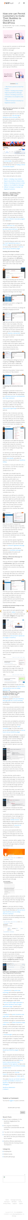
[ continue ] (5, 1089)
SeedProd (6, 1014)
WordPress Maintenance (9, 1087)
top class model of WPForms (10, 229)
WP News (14, 1201)
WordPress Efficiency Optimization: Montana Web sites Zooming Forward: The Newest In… (13, 1143)
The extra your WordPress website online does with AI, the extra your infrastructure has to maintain (14, 1136)
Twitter (18, 1076)
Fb (23, 1076)
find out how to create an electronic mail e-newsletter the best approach (13, 1062)
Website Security (8, 1154)
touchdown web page (15, 550)
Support (15, 1203)
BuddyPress (6, 697)
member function (14, 819)
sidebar (13, 612)
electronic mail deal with (14, 333)
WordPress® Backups (9, 1156)
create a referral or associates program (15, 219)
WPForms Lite (10, 225)
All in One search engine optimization (13, 1002)
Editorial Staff (7, 25)
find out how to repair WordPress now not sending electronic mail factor (14, 911)
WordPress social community (10, 117)
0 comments (9, 27)
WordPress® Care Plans (14, 1107)
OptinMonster (7, 990)
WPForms (6, 1022)
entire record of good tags (9, 408)
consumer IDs (17, 825)
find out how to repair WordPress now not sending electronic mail (14, 688)
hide (17, 83)
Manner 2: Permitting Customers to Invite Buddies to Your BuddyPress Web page (14, 96)
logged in (11, 1100)
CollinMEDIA (19, 1212)
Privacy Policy (7, 1203)
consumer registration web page (16, 545)
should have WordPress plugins (11, 1050)
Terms (20, 1201)
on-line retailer (8, 161)
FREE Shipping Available (14, 1181)
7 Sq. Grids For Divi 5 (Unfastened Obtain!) (14, 1132)
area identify (10, 458)
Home (7, 1200)
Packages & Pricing (16, 1200)
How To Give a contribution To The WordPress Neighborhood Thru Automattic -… (13, 1121)
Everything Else (7, 1151)
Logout (21, 1203)
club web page (15, 115)
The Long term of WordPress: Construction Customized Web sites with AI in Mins (14, 1127)
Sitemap (14, 1216)
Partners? (7, 1201)
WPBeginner (6, 1084)
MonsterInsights (8, 1034)
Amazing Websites (17, 1214)
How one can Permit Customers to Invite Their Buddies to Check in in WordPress (14, 1080)
